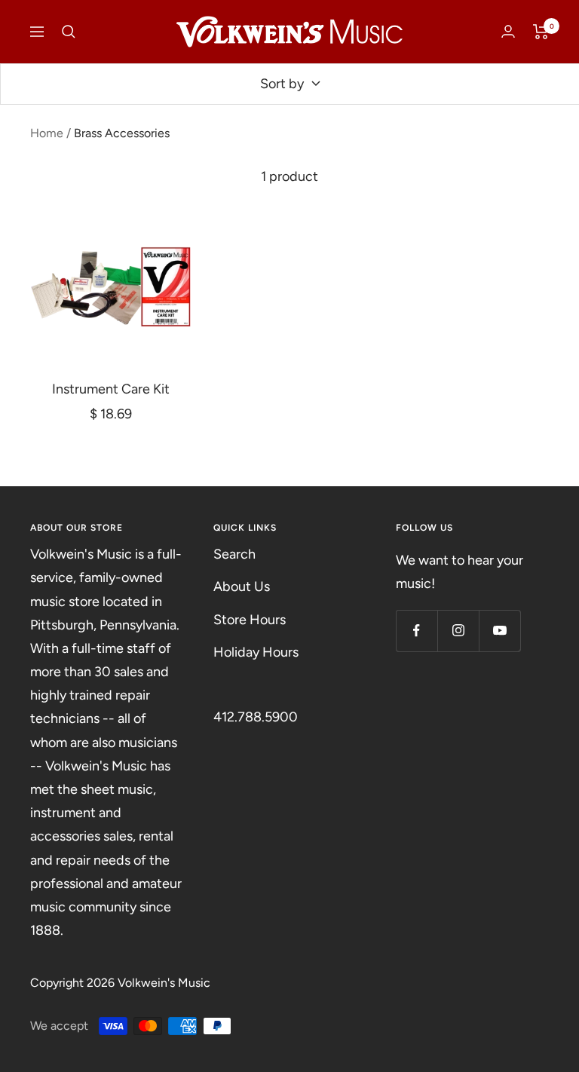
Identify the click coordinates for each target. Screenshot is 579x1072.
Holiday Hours (256, 652)
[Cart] (541, 31)
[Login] (508, 31)
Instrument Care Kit (111, 389)
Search (234, 554)
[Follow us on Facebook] (416, 630)
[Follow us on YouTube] (499, 630)
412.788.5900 (255, 717)
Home (46, 133)
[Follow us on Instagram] (458, 630)
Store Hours (249, 619)
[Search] (68, 31)
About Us (241, 586)
